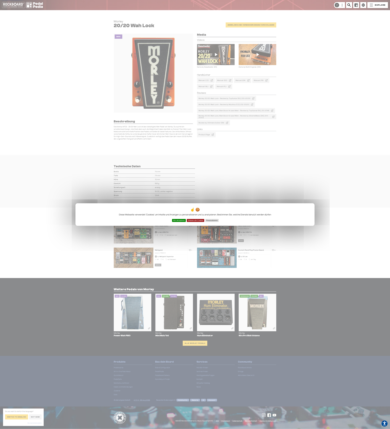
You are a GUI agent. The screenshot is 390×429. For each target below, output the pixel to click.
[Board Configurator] (356, 5)
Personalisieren (212, 220)
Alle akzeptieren (179, 220)
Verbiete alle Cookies (195, 220)
